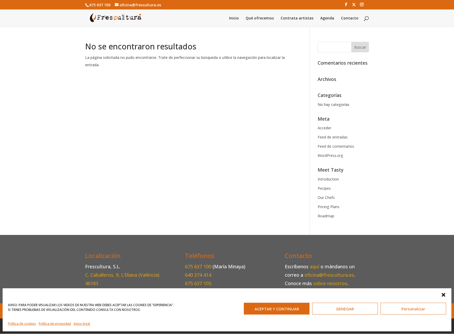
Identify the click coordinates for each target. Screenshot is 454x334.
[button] (443, 294)
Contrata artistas (297, 18)
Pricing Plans (328, 206)
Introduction (328, 179)
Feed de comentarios (336, 146)
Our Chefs (326, 197)
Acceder (324, 127)
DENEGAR (345, 308)
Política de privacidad (55, 323)
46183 (91, 283)
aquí (314, 266)
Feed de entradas (333, 137)
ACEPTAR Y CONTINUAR (277, 308)
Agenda (327, 18)
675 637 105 (198, 283)
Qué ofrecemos (260, 18)
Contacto (349, 18)
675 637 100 (199, 266)
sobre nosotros (330, 283)
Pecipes (324, 188)
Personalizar (413, 308)
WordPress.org (330, 155)
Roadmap (326, 215)
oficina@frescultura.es (329, 275)
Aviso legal (82, 323)
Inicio (234, 18)
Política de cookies (22, 323)
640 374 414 (198, 275)
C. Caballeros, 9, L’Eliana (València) (122, 275)
